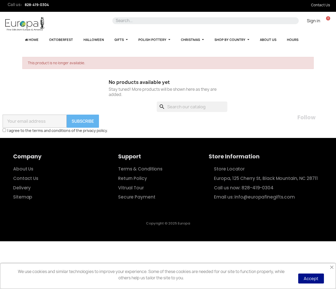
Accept (311, 278)
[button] (328, 20)
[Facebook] (324, 118)
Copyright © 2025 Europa (168, 223)
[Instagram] (330, 118)
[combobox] (203, 20)
